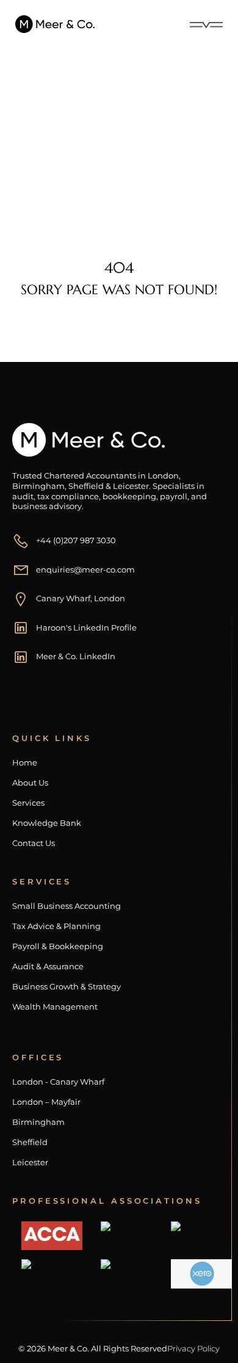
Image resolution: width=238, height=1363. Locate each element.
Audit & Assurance (48, 967)
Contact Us (33, 843)
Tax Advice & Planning (56, 926)
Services (28, 803)
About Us (30, 783)
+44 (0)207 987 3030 (76, 540)
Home (41, 160)
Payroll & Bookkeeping (57, 946)
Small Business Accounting (66, 906)
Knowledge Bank (46, 823)
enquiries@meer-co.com (85, 569)
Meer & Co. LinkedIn (75, 656)
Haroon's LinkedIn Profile (86, 627)
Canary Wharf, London (80, 598)
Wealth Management (55, 1007)
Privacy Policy (193, 1348)
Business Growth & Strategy (66, 987)
